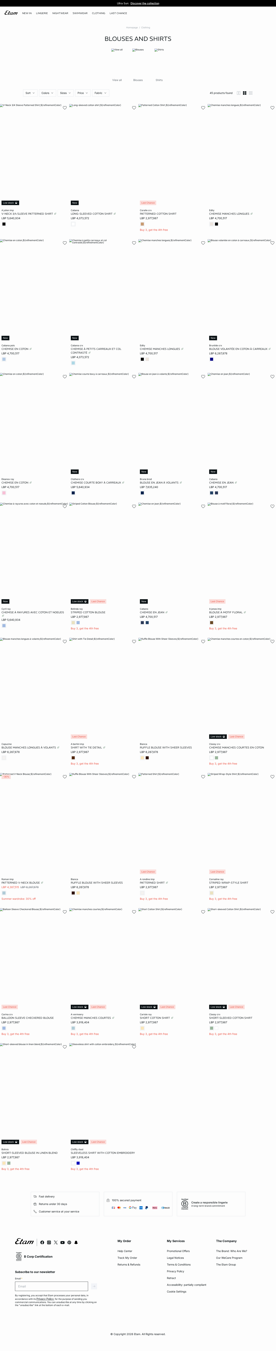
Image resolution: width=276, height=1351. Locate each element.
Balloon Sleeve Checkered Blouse (28, 1017)
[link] (27, 13)
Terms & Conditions (179, 1264)
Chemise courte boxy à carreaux (96, 482)
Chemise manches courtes (91, 1017)
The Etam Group (226, 1264)
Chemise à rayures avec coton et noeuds (33, 612)
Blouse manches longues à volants (29, 747)
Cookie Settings (176, 1291)
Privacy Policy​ (175, 1271)
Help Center (125, 1251)
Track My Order (127, 1257)
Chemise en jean (221, 482)
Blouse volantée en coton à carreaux (238, 349)
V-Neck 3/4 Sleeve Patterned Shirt (28, 213)
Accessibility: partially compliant (186, 1284)
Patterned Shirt (152, 882)
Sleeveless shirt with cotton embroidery (103, 1153)
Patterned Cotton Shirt (158, 213)
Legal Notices (175, 1257)
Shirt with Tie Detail (87, 747)
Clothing (145, 27)
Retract (171, 1278)
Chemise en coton (15, 349)
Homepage (132, 27)
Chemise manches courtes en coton (236, 747)
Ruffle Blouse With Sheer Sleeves (166, 747)
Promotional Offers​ (178, 1251)
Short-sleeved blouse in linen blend (30, 1153)
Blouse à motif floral (226, 612)
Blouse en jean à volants (159, 482)
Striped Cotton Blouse (88, 612)
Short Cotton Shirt (155, 1017)
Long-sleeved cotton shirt (92, 213)
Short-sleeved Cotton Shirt (230, 1017)
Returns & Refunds (129, 1264)
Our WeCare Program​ (229, 1257)
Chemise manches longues (229, 213)
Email (18, 1278)
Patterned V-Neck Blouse (21, 882)
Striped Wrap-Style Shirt (228, 882)
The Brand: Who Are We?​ (231, 1251)
